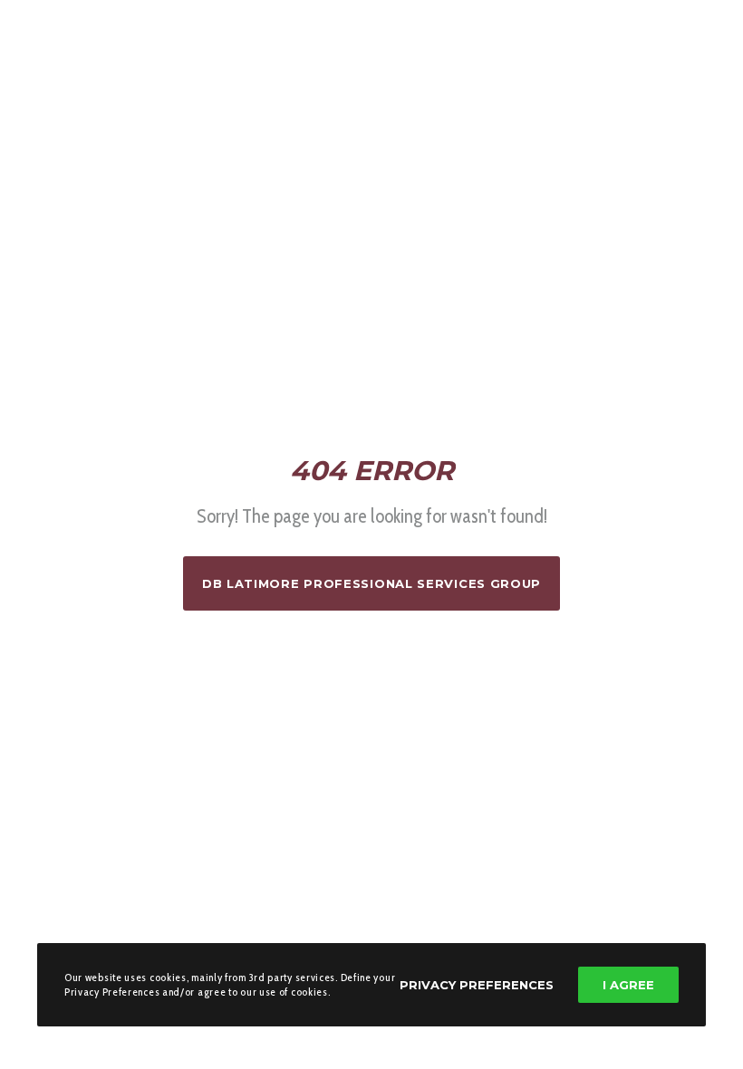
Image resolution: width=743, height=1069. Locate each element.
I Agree (628, 985)
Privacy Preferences (477, 985)
